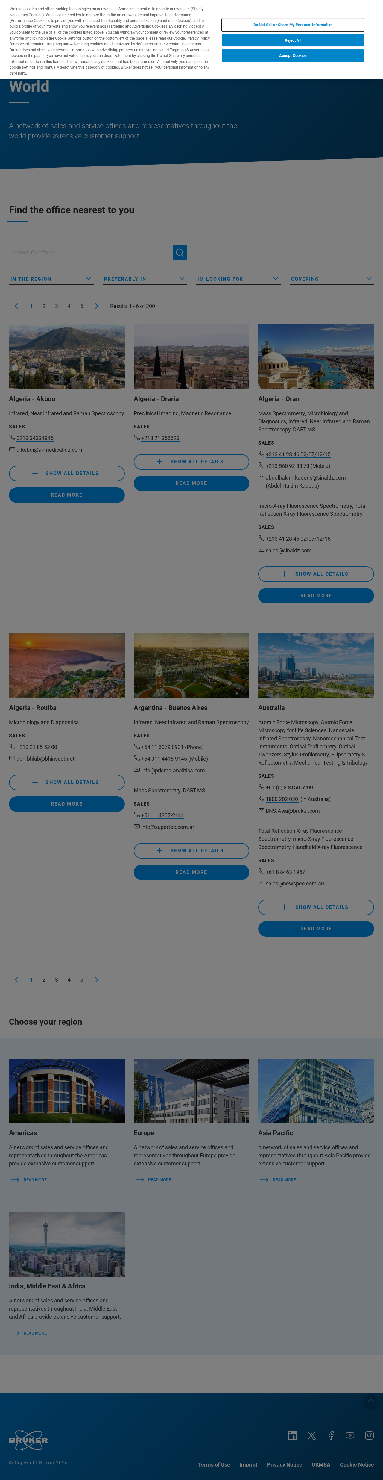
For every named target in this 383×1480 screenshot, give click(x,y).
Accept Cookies (293, 55)
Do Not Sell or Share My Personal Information (293, 24)
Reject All (293, 40)
